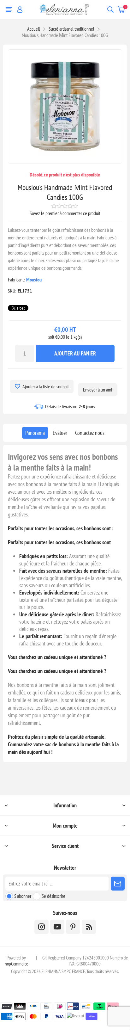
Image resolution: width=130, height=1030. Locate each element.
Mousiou (34, 279)
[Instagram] (41, 927)
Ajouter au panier (75, 353)
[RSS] (89, 927)
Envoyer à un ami (97, 389)
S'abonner (22, 896)
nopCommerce (16, 964)
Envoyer (118, 884)
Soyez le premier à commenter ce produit (65, 213)
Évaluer (60, 432)
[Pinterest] (73, 927)
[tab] (35, 433)
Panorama (35, 432)
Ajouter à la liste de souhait (45, 386)
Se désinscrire (53, 896)
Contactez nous (89, 432)
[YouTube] (57, 927)
